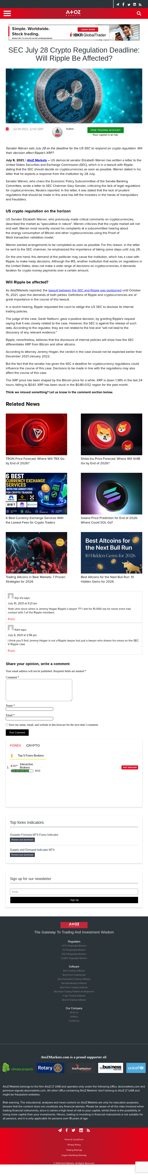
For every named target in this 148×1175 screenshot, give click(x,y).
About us (74, 1012)
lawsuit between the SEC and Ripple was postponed (84, 290)
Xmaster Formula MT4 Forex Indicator (34, 834)
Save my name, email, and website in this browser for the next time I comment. (54, 724)
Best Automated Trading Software (74, 979)
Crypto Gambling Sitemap (74, 1155)
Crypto (33, 745)
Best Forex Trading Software (74, 987)
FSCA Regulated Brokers (74, 954)
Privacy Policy (74, 1144)
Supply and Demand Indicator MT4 (32, 849)
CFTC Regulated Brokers (74, 945)
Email (10, 715)
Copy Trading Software (74, 996)
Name (10, 705)
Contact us (74, 1021)
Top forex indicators (27, 822)
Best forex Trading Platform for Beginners (74, 991)
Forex (15, 745)
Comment (12, 677)
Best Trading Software (74, 971)
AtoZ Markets (37, 160)
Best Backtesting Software (74, 983)
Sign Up (74, 900)
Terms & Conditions (74, 1139)
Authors (74, 1016)
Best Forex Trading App (74, 975)
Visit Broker (130, 767)
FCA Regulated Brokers (74, 950)
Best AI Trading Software (74, 1000)
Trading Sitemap (74, 1150)
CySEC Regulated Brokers (74, 958)
